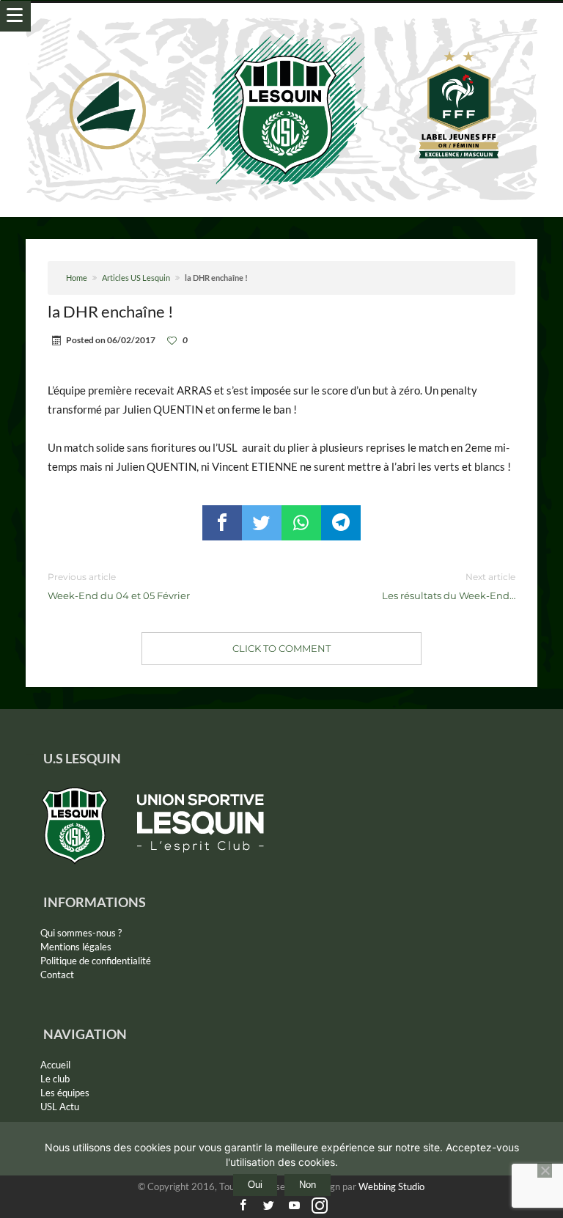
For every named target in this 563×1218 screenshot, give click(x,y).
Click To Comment (281, 648)
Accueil (55, 1065)
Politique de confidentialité (95, 960)
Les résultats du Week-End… (448, 586)
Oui (255, 1184)
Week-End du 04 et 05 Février (119, 586)
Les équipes (64, 1092)
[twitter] (262, 522)
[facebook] (222, 522)
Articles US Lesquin (136, 277)
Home (76, 277)
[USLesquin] (282, 17)
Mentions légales (75, 947)
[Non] (544, 1170)
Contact (57, 974)
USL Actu (59, 1106)
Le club (55, 1079)
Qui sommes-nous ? (81, 933)
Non (307, 1184)
